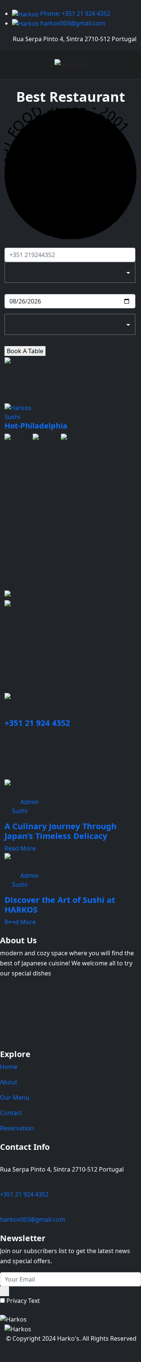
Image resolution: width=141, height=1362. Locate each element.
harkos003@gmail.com (72, 23)
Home (8, 1067)
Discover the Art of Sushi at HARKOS (60, 904)
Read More (21, 848)
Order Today (27, 564)
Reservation (17, 1128)
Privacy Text (23, 1301)
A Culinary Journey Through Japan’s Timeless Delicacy (61, 831)
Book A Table (25, 351)
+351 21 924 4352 (37, 722)
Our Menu (14, 1097)
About (8, 1082)
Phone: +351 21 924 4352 (74, 13)
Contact (11, 1113)
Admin (29, 802)
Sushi (19, 811)
